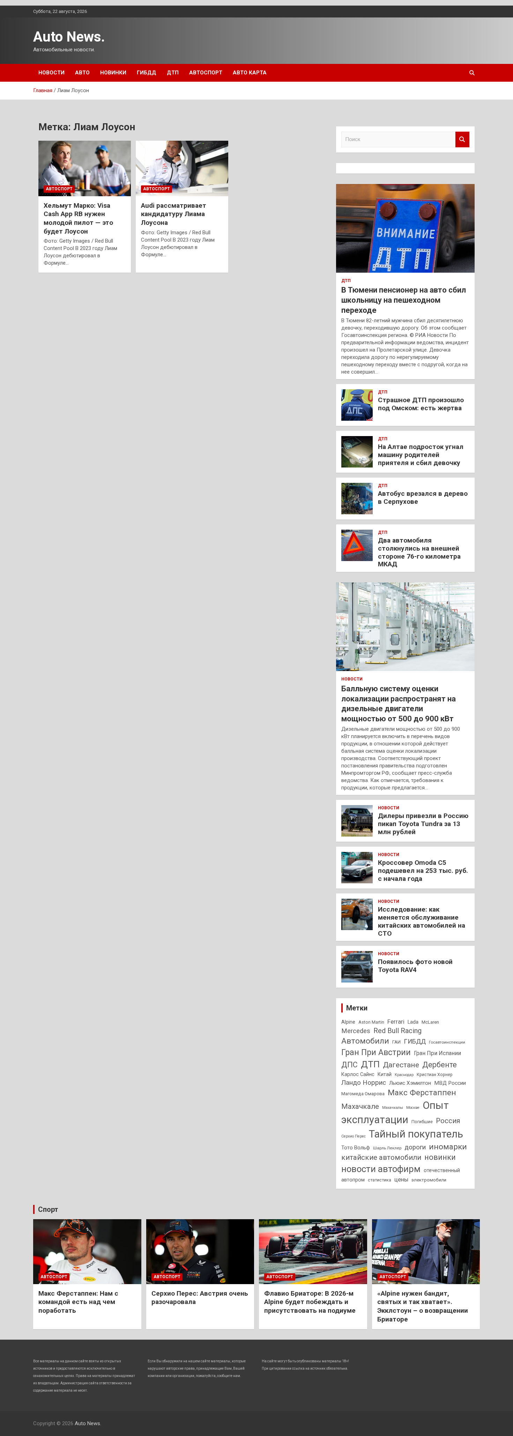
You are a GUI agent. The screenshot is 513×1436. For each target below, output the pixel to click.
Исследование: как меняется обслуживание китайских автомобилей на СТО (421, 921)
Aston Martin (371, 1022)
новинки (440, 1157)
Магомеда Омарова (363, 1093)
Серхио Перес (353, 1136)
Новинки (113, 72)
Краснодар (404, 1075)
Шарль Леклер (387, 1148)
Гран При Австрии (376, 1052)
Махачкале (360, 1106)
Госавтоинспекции (447, 1042)
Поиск (462, 139)
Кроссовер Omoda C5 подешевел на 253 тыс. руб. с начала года (423, 871)
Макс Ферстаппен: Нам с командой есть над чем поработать (78, 1302)
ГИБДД (146, 72)
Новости (51, 72)
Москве (412, 1107)
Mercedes (355, 1030)
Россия (448, 1121)
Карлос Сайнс (357, 1074)
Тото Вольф (355, 1147)
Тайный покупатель (416, 1134)
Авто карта (250, 72)
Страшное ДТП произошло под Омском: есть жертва (421, 404)
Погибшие (422, 1121)
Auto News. (69, 37)
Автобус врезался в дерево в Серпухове (423, 497)
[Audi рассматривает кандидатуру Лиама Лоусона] (182, 168)
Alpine (348, 1022)
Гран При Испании (437, 1053)
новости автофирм (381, 1169)
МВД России (450, 1083)
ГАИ (396, 1042)
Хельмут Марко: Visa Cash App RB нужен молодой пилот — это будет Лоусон (78, 218)
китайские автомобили (381, 1157)
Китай (385, 1074)
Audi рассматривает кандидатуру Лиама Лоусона (173, 214)
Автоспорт (205, 72)
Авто (82, 72)
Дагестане (401, 1064)
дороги (415, 1147)
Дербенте (439, 1064)
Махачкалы (392, 1107)
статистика (379, 1180)
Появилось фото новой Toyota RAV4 (415, 966)
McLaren (430, 1022)
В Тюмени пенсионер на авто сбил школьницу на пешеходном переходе (403, 300)
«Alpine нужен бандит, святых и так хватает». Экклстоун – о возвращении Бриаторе (422, 1306)
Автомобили (365, 1041)
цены (401, 1179)
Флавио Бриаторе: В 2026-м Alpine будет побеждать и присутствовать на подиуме (310, 1302)
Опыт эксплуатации (395, 1112)
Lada (413, 1022)
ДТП (173, 72)
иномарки (448, 1146)
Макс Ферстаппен (422, 1092)
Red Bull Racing (397, 1031)
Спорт (48, 1209)
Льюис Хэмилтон (410, 1083)
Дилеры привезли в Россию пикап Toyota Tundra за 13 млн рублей (423, 824)
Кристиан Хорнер (435, 1074)
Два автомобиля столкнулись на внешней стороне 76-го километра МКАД (419, 552)
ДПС (349, 1064)
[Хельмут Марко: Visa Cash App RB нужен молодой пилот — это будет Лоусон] (84, 168)
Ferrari (395, 1021)
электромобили (428, 1180)
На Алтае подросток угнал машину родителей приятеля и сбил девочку (420, 455)
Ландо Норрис (363, 1082)
